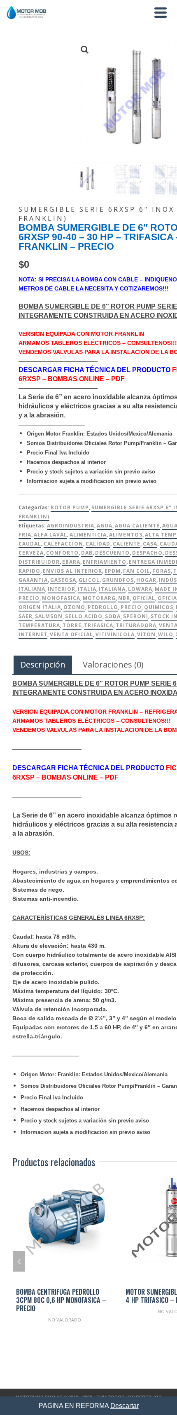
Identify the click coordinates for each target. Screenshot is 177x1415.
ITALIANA (112, 589)
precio (131, 607)
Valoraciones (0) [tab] (113, 664)
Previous (19, 1261)
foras (161, 570)
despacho (147, 552)
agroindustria (70, 525)
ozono (74, 607)
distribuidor (39, 561)
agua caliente (137, 525)
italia (87, 589)
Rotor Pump (70, 507)
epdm (113, 570)
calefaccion (63, 543)
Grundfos (118, 579)
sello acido (83, 616)
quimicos (158, 607)
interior (61, 589)
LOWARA (140, 589)
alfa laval (50, 534)
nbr (124, 598)
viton (146, 634)
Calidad (98, 543)
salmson (49, 616)
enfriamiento (104, 561)
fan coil (136, 570)
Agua (104, 525)
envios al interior (72, 570)
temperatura (39, 625)
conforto (62, 552)
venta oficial (71, 634)
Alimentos (125, 534)
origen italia (40, 607)
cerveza (31, 552)
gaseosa (63, 579)
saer (26, 616)
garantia (33, 579)
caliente (126, 543)
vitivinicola (115, 634)
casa (150, 543)
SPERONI (135, 616)
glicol (89, 579)
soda (113, 616)
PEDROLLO (103, 607)
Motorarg (99, 598)
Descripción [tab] (42, 664)
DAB (87, 552)
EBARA (71, 561)
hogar (146, 579)
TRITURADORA (136, 625)
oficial (144, 598)
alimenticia (88, 534)
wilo (165, 634)
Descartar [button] (124, 1405)
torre (72, 625)
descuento (112, 552)
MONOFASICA (61, 598)
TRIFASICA (98, 625)
